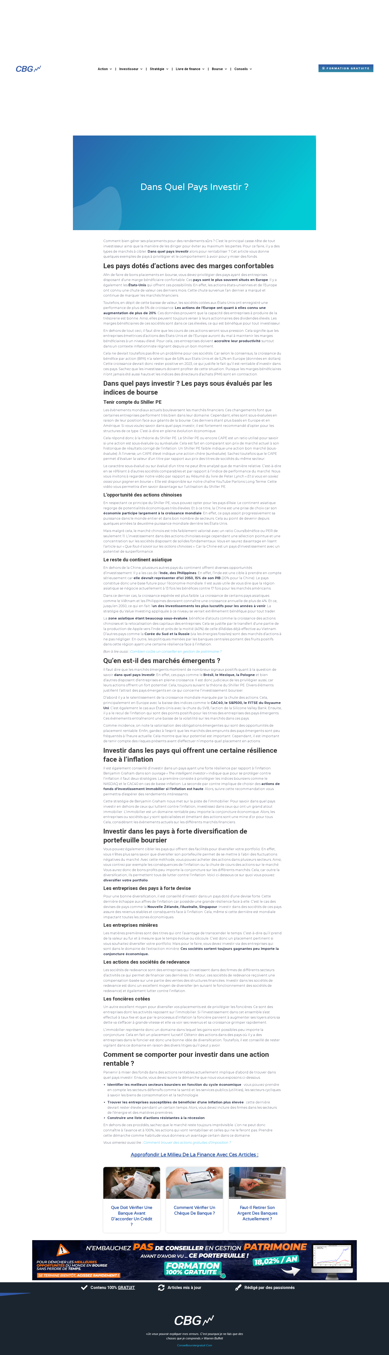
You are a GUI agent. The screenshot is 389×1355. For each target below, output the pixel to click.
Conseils (241, 69)
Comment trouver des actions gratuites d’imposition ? (187, 1143)
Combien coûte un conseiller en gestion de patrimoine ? (176, 651)
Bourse (217, 69)
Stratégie (157, 69)
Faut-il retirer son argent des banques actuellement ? (257, 1213)
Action (103, 69)
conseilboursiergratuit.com (194, 1345)
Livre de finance (188, 69)
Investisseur (128, 69)
